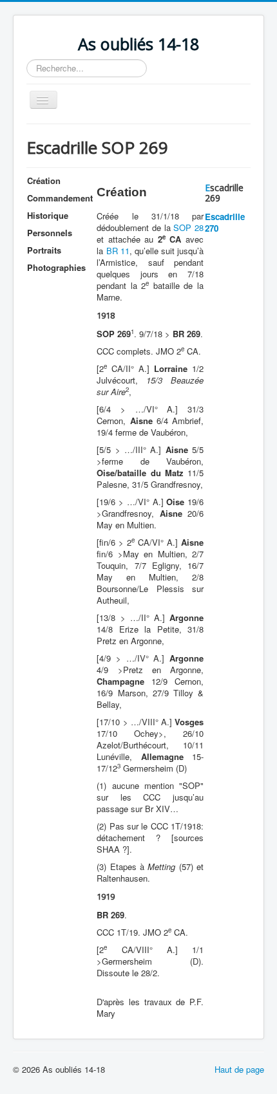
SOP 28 (188, 227)
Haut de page (239, 1069)
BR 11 (117, 251)
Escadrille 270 (225, 222)
